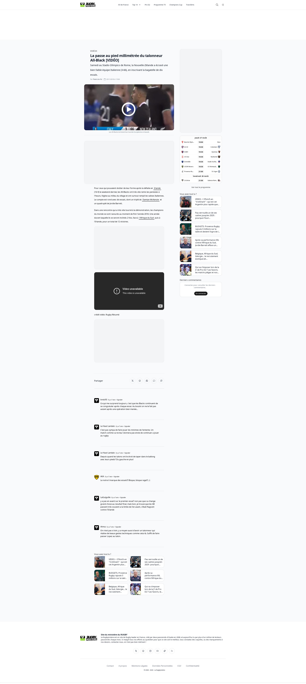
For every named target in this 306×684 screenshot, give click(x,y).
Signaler (120, 400)
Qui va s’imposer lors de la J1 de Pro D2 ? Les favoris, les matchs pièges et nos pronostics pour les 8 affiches (153, 589)
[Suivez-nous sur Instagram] (150, 651)
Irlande (157, 188)
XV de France (123, 5)
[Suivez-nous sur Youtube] (157, 651)
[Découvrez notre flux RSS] (172, 651)
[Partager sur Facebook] (140, 381)
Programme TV (160, 5)
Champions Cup (175, 5)
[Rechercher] (217, 4)
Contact (110, 666)
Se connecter (201, 293)
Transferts (190, 5)
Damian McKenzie (151, 199)
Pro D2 (147, 5)
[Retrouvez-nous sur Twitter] (136, 651)
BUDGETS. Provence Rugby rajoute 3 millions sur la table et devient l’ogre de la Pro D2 (118, 575)
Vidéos (93, 51)
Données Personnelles (162, 666)
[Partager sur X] (132, 381)
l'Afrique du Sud (146, 217)
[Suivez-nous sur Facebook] (143, 651)
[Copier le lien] (161, 381)
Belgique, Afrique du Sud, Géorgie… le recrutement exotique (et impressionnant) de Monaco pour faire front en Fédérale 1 (118, 589)
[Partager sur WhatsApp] (147, 381)
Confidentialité (192, 666)
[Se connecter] (222, 4)
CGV (179, 666)
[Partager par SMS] (154, 381)
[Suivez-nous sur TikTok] (165, 651)
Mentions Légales (140, 666)
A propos (123, 666)
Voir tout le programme (200, 187)
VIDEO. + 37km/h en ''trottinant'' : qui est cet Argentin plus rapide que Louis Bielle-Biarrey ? (118, 562)
